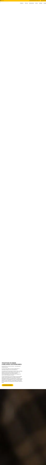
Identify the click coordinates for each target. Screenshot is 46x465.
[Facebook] (0, 0)
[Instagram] (1, 0)
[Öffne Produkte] (23, 3)
